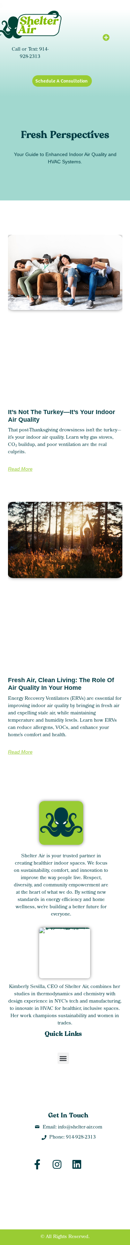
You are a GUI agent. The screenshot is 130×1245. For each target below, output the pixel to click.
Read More (20, 469)
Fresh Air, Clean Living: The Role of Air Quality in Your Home (61, 684)
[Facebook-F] (37, 1164)
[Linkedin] (77, 1164)
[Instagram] (57, 1164)
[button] (106, 37)
